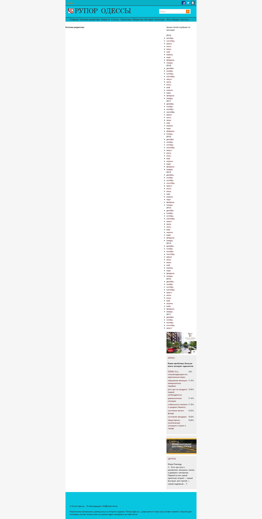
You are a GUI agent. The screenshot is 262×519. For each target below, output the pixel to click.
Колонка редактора (90, 19)
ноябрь (169, 70)
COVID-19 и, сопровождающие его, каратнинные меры (178, 374)
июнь (168, 49)
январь (169, 62)
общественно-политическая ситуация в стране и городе (177, 424)
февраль (170, 60)
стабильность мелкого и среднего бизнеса (178, 405)
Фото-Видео (172, 19)
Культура (160, 19)
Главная (74, 19)
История (149, 19)
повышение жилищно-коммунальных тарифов (178, 383)
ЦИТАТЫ (172, 458)
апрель (169, 54)
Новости (105, 19)
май (168, 51)
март (168, 57)
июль (168, 46)
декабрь (170, 68)
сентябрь (170, 40)
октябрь (169, 38)
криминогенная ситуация (175, 399)
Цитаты (185, 19)
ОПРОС (171, 357)
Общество (137, 19)
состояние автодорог (177, 416)
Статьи (115, 19)
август (169, 43)
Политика (126, 19)
